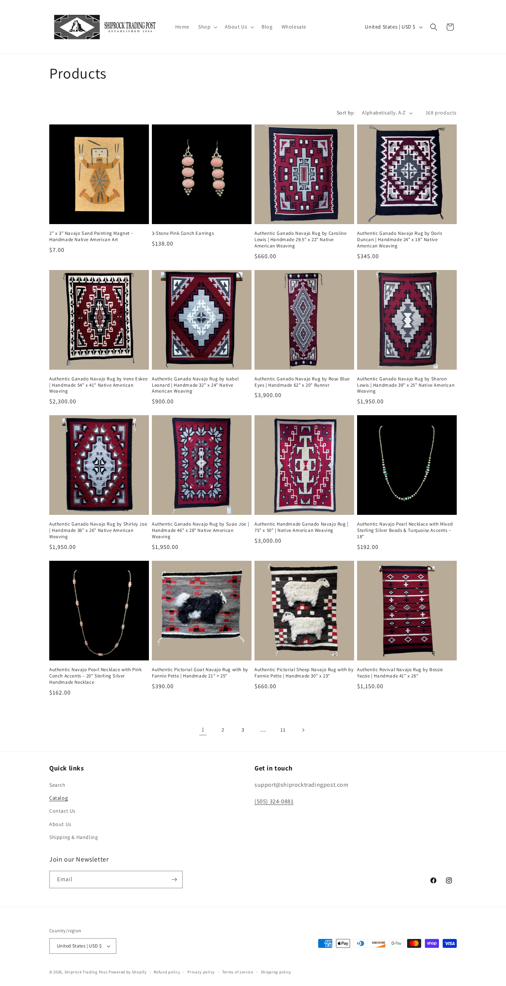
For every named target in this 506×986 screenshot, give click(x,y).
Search (57, 785)
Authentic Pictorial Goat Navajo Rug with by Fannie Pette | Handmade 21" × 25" (200, 673)
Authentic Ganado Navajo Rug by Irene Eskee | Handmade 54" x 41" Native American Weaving (98, 385)
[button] (207, 26)
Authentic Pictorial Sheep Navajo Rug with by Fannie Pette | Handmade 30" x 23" (303, 673)
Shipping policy (276, 972)
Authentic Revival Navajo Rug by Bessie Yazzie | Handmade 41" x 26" (400, 673)
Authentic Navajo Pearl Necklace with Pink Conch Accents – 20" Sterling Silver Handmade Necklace (95, 676)
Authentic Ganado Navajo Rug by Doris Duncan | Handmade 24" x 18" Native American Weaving (399, 239)
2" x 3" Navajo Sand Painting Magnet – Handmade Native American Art (91, 236)
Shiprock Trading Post (86, 972)
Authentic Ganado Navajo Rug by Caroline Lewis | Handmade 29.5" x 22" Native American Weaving (300, 239)
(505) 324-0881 (273, 801)
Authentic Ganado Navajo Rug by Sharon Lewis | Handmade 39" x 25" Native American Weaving (406, 385)
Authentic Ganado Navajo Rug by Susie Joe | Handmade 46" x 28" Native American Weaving (200, 530)
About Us (60, 824)
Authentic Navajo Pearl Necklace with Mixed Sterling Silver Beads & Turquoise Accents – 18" (405, 530)
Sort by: (345, 112)
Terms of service (237, 972)
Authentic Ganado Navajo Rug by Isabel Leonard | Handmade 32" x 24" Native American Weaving (195, 385)
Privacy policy (201, 972)
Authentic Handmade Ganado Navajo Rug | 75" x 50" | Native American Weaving (301, 527)
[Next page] (303, 730)
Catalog (58, 798)
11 (282, 729)
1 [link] (203, 729)
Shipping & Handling (73, 837)
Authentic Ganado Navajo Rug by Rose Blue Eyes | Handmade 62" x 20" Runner (302, 382)
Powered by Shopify (128, 972)
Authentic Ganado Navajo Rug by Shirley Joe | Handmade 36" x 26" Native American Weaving (98, 530)
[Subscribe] (174, 879)
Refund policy (167, 972)
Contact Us (62, 810)
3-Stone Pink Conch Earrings (183, 233)
